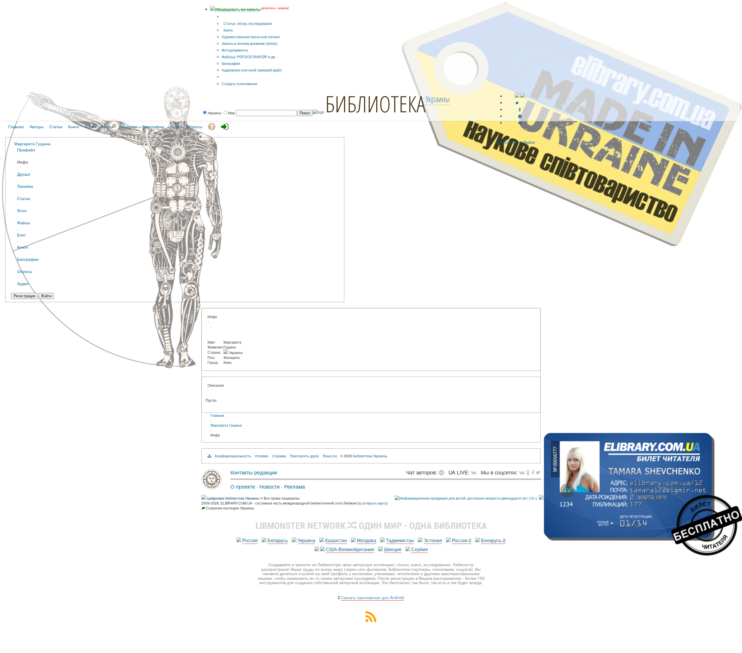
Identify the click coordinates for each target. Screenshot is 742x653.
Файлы (23, 222)
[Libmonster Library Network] (541, 498)
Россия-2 (461, 540)
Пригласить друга (304, 455)
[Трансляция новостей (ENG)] (517, 102)
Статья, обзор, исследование (247, 23)
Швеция (392, 549)
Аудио (23, 283)
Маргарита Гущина (32, 143)
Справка (279, 455)
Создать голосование (239, 83)
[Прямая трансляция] (475, 472)
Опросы (24, 271)
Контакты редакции (253, 472)
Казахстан (336, 540)
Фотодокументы (235, 49)
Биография (231, 63)
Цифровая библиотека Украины (233, 498)
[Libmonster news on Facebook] (532, 472)
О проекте (242, 486)
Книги (22, 247)
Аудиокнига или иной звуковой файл (252, 69)
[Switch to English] (522, 95)
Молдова (366, 540)
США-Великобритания (350, 549)
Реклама (294, 486)
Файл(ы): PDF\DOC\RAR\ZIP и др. (249, 56)
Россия (250, 540)
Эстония (433, 540)
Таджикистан (400, 540)
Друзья (23, 174)
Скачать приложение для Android (372, 597)
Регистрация (508, 142)
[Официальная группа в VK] (520, 122)
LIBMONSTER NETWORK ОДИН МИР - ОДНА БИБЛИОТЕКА (371, 525)
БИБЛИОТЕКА (375, 103)
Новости (269, 486)
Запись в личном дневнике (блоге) (249, 43)
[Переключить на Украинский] (517, 95)
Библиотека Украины (370, 455)
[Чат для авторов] (443, 472)
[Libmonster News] (538, 472)
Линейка (25, 186)
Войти (529, 142)
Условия (261, 455)
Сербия (419, 549)
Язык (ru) (330, 455)
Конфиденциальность (233, 455)
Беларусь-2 (493, 540)
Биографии (28, 259)
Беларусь (278, 540)
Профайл (26, 149)
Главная (217, 415)
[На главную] (211, 487)
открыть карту (375, 502)
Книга (228, 29)
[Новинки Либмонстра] (528, 472)
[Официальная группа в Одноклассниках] (520, 109)
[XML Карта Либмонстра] (371, 620)
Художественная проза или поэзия (251, 36)
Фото (22, 210)
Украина (306, 540)
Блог (21, 235)
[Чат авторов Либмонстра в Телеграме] (520, 115)
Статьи (23, 198)
